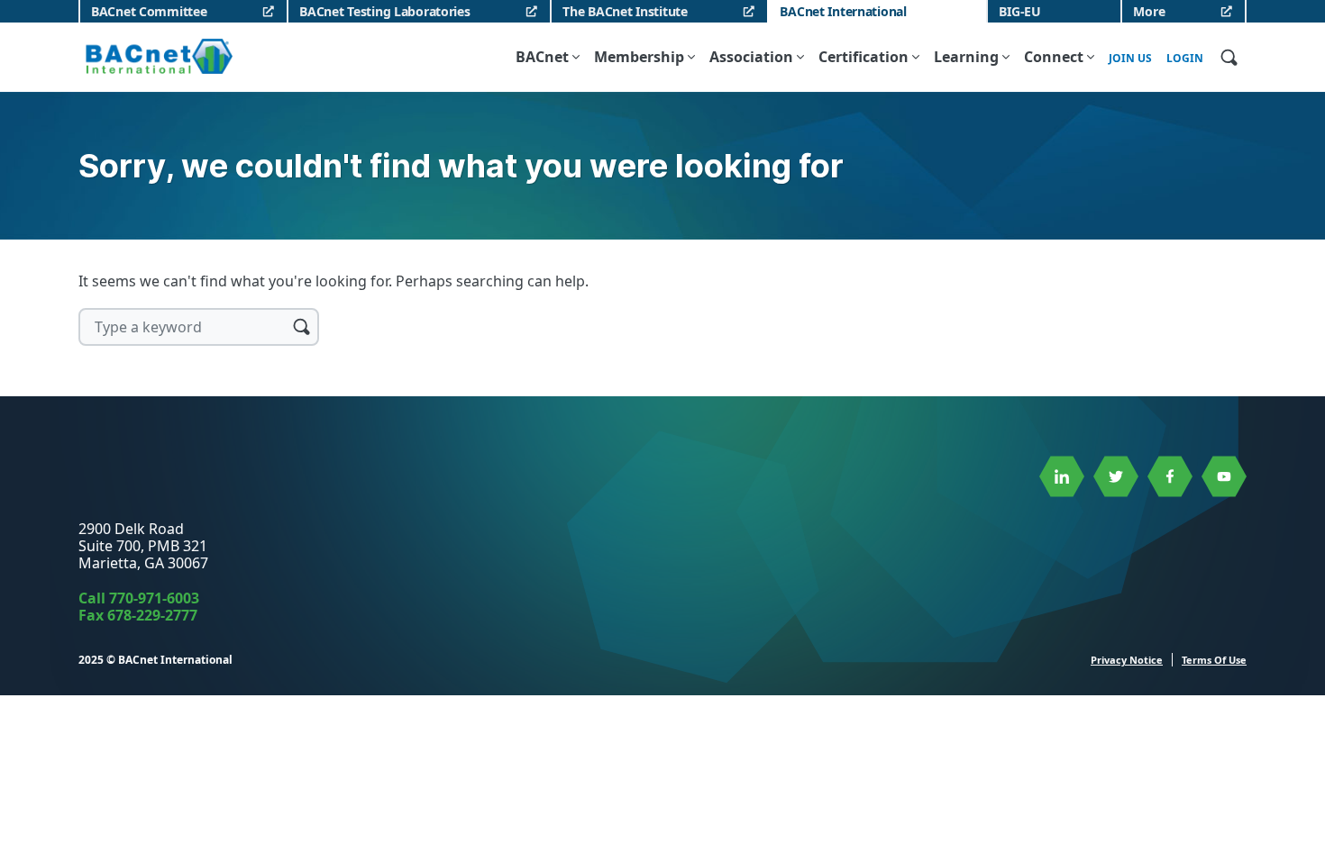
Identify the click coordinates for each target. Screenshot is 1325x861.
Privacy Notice (1127, 659)
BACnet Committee (149, 11)
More (1149, 11)
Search (301, 326)
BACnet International (843, 11)
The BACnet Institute (624, 11)
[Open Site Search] (1228, 57)
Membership (639, 57)
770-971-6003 (154, 598)
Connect (1053, 57)
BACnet (542, 57)
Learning (966, 57)
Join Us (1130, 58)
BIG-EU (1019, 11)
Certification (863, 57)
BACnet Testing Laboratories (384, 11)
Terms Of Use (1214, 659)
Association (751, 57)
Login (1184, 58)
